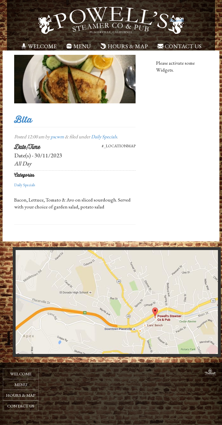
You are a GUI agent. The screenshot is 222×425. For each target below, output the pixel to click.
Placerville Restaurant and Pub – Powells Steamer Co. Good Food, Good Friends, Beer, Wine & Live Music (176, 20)
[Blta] (75, 78)
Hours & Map (128, 46)
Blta (23, 119)
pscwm (57, 136)
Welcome (42, 46)
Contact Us (183, 46)
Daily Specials (104, 136)
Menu (82, 46)
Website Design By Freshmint (210, 372)
